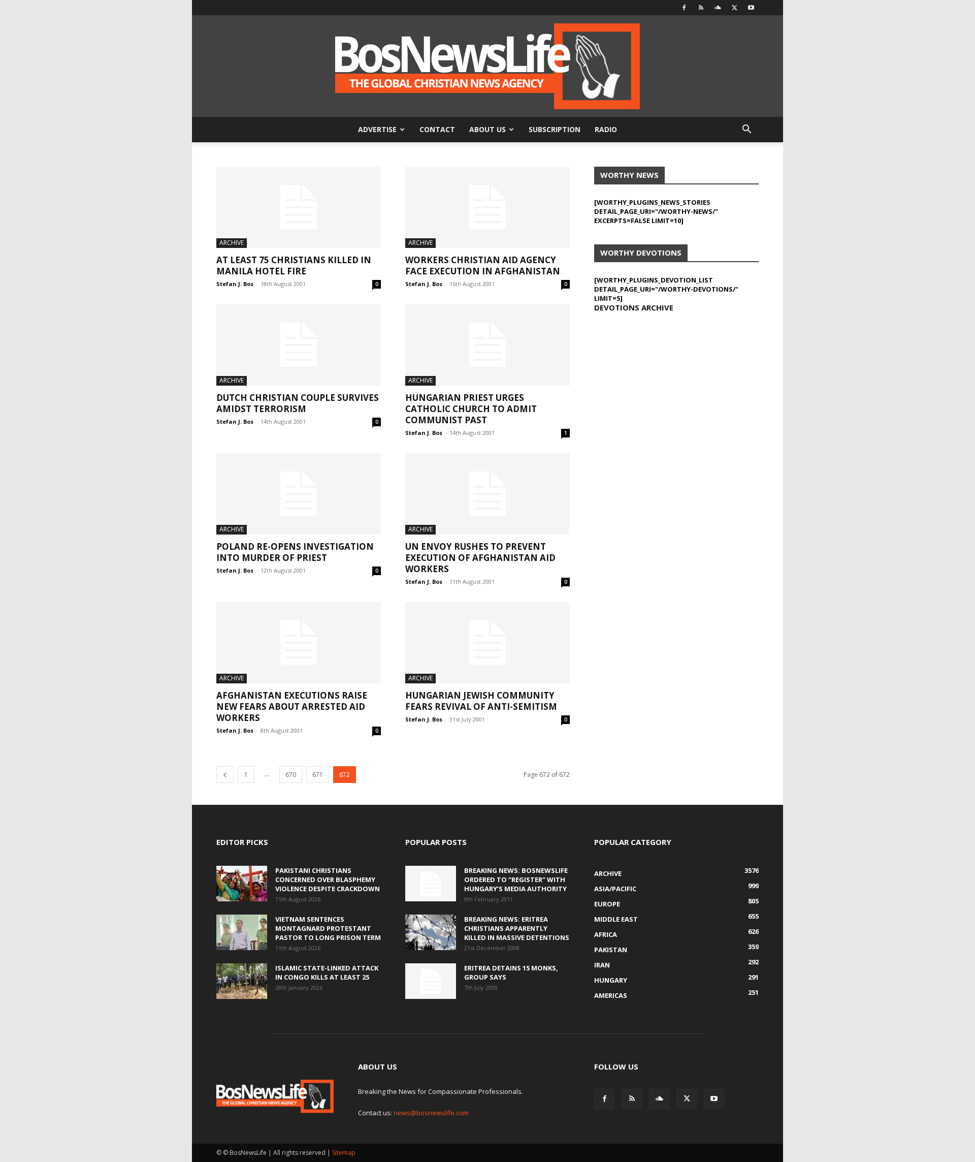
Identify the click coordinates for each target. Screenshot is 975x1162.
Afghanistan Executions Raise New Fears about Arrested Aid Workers (291, 706)
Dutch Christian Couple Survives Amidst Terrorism (297, 403)
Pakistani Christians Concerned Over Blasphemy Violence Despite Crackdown (327, 879)
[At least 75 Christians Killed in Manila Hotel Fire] (298, 207)
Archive (231, 242)
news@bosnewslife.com (431, 1112)
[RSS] (700, 7)
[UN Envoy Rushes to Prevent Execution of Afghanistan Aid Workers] (487, 494)
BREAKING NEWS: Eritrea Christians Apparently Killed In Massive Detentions (516, 928)
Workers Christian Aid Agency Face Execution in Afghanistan (482, 265)
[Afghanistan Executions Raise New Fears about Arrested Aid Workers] (298, 642)
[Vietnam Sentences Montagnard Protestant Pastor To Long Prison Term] (241, 932)
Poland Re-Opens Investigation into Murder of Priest (295, 552)
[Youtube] (751, 7)
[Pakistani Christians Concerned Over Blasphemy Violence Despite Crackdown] (241, 883)
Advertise (377, 129)
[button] (746, 130)
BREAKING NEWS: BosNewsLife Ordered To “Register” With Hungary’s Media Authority (516, 879)
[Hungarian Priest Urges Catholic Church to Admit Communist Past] (487, 345)
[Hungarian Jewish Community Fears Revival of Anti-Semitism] (487, 642)
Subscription (554, 129)
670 (290, 774)
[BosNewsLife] (487, 66)
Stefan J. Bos (234, 284)
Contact (437, 129)
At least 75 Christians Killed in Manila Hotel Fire (293, 265)
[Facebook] (684, 7)
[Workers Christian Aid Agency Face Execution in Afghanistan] (487, 207)
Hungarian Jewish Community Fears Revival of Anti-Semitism (481, 700)
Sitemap (343, 1152)
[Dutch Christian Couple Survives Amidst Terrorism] (298, 345)
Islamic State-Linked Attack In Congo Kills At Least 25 (326, 972)
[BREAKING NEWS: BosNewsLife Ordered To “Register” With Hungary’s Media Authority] (430, 883)
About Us (487, 129)
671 (317, 774)
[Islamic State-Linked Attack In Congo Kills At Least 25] (241, 981)
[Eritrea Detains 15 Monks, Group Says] (430, 981)
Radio (606, 129)
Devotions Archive (633, 307)
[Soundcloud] (717, 7)
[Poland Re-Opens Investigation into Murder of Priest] (298, 494)
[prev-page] (225, 774)
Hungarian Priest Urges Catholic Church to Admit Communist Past (471, 409)
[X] (734, 7)
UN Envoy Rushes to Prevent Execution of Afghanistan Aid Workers (480, 558)
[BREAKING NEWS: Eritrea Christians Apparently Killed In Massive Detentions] (430, 932)
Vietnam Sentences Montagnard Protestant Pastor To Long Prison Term (328, 928)
